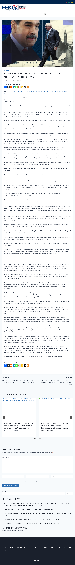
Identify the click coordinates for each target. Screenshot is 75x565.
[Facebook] (5, 87)
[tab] (34, 438)
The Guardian (8, 370)
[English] (67, 2)
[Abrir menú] (72, 8)
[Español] (72, 2)
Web (52, 477)
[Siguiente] (71, 417)
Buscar (4, 491)
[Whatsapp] (16, 87)
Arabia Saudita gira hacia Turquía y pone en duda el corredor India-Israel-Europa (29, 509)
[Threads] (25, 87)
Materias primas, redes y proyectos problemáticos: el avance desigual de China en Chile (31, 523)
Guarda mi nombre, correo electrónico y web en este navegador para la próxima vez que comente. (31, 481)
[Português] (69, 2)
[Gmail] (19, 87)
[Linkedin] (14, 87)
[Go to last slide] (4, 417)
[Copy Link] (22, 87)
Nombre (5, 477)
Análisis (6, 70)
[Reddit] (11, 87)
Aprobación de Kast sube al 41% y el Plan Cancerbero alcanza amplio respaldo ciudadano (32, 519)
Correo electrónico (33, 477)
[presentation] (19, 409)
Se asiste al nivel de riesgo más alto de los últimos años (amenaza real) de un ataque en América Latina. (18, 426)
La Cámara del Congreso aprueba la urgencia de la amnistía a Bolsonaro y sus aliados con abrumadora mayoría (57, 381)
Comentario (6, 457)
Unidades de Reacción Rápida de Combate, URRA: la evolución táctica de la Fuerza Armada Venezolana (18, 380)
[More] (28, 87)
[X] (8, 87)
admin (7, 80)
